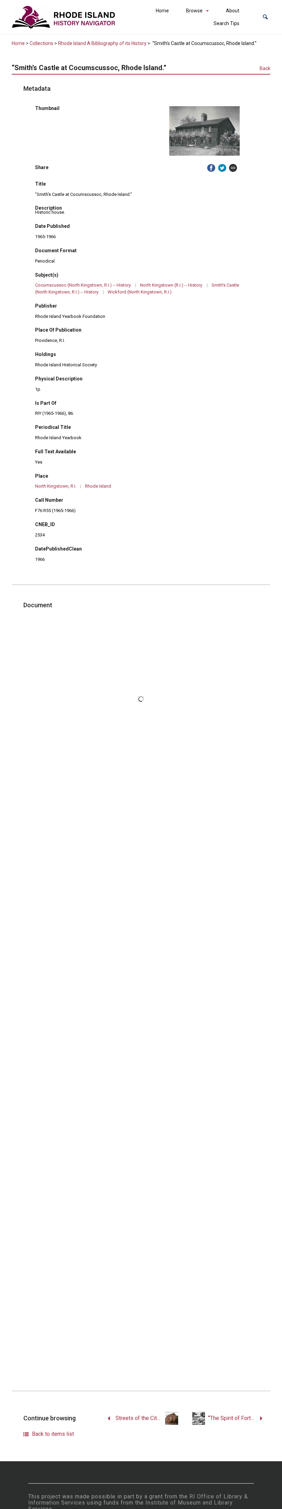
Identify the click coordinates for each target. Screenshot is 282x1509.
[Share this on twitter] (222, 168)
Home (162, 10)
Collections (41, 43)
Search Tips (226, 23)
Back (265, 68)
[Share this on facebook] (211, 168)
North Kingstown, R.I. (55, 486)
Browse (194, 10)
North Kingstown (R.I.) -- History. (171, 285)
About (232, 10)
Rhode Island (98, 486)
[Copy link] (233, 168)
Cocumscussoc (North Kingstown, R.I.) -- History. (83, 285)
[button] (265, 17)
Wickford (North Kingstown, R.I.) (140, 292)
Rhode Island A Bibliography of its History (102, 43)
